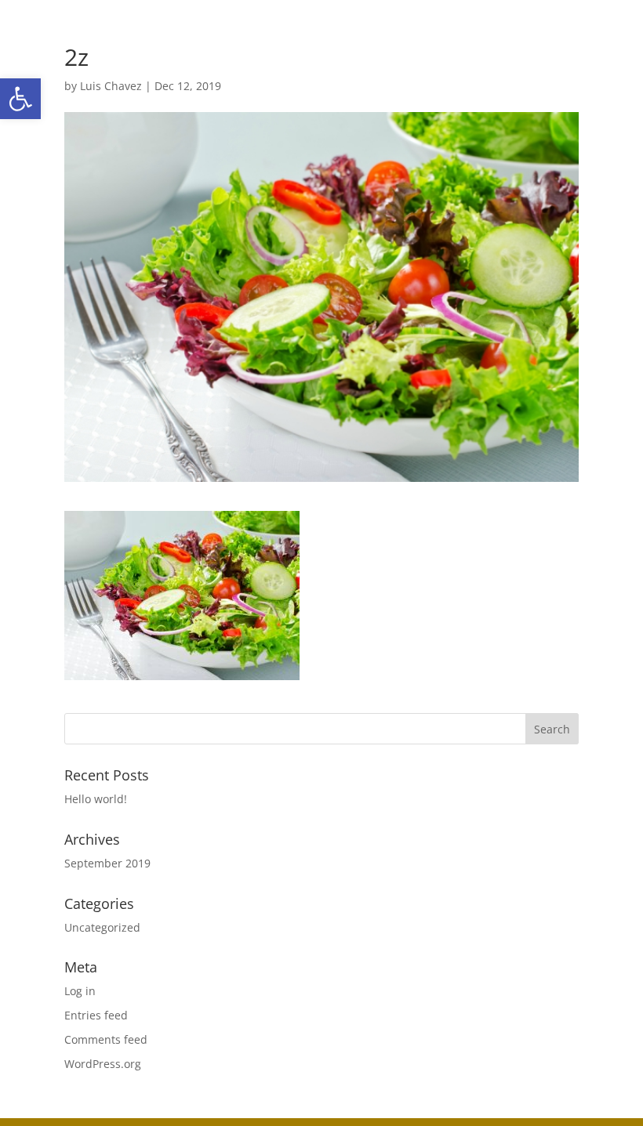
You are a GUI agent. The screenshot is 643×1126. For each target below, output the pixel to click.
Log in (80, 990)
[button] (20, 98)
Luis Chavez (111, 85)
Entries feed (96, 1015)
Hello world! (95, 798)
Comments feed (105, 1039)
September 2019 (107, 863)
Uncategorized (102, 927)
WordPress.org (102, 1063)
